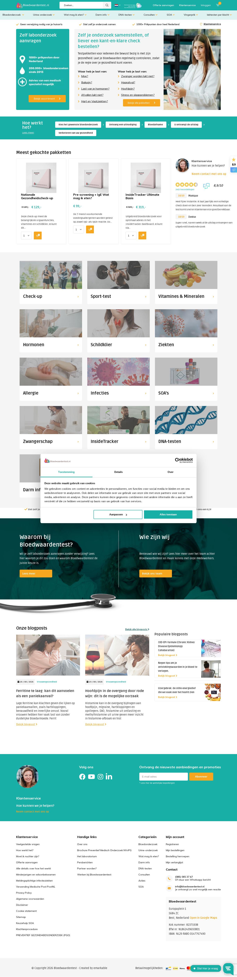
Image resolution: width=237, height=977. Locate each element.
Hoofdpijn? (128, 88)
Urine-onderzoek (42, 14)
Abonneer (201, 776)
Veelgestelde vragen (28, 844)
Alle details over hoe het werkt (33, 868)
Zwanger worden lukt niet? (137, 76)
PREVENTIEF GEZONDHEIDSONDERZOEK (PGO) (43, 935)
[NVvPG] (133, 5)
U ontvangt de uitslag (186, 124)
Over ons (82, 844)
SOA (169, 14)
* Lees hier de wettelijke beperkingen (157, 783)
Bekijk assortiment (44, 98)
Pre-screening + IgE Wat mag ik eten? (91, 196)
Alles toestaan (168, 514)
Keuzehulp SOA (25, 923)
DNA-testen (125, 14)
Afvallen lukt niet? (92, 95)
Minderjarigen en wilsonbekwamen (36, 874)
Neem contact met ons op (209, 174)
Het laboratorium (87, 856)
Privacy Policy (24, 892)
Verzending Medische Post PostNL (35, 886)
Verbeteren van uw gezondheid (76, 133)
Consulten (149, 14)
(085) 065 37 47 (184, 876)
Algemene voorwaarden (30, 898)
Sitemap (21, 917)
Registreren (172, 844)
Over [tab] (170, 471)
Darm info (101, 14)
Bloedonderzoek (12, 14)
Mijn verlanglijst (174, 862)
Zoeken (107, 5)
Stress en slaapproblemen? (138, 95)
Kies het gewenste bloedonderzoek (78, 124)
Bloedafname (155, 124)
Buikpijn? (86, 82)
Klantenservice (187, 5)
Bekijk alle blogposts (136, 629)
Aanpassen (116, 514)
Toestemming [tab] (66, 471)
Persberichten (85, 862)
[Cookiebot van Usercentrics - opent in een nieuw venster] (177, 460)
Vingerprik (189, 14)
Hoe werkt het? (24, 850)
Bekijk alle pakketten (139, 102)
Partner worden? (86, 868)
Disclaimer (22, 904)
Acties (141, 880)
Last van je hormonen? (95, 88)
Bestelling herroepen (177, 856)
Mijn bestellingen (175, 850)
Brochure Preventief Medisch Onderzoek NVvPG (104, 850)
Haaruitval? (128, 82)
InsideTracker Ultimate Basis (142, 196)
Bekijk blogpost (25, 724)
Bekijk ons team (152, 573)
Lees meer (28, 132)
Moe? (84, 76)
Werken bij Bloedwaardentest (94, 874)
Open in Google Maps (203, 918)
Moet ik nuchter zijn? (27, 856)
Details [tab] (118, 471)
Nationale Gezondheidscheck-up (37, 196)
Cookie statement (26, 911)
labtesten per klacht (218, 14)
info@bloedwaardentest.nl (189, 886)
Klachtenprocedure (27, 929)
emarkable (100, 968)
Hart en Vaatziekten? (94, 101)
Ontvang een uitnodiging (123, 124)
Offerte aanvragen (163, 5)
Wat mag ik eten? (74, 14)
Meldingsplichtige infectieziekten (34, 880)
